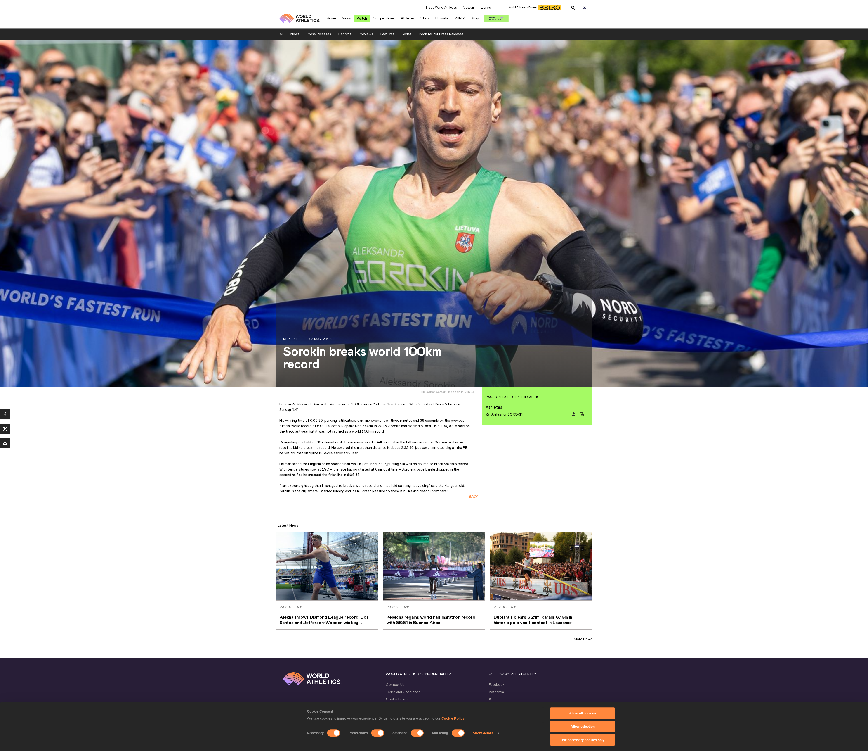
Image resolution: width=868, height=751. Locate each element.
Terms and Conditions (403, 692)
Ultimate (441, 18)
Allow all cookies (582, 713)
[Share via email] (5, 443)
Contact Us (395, 684)
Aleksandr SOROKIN (507, 414)
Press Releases (319, 34)
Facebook (496, 684)
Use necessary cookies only (582, 740)
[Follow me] (488, 415)
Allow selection (583, 726)
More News (583, 639)
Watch (362, 18)
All (281, 34)
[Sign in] (584, 8)
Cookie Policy (453, 718)
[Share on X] (5, 429)
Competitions (384, 18)
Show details (483, 733)
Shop (475, 18)
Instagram (496, 692)
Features (387, 34)
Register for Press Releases (441, 34)
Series (407, 34)
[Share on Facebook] (5, 414)
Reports (344, 34)
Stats (424, 18)
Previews (366, 34)
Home (331, 18)
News (346, 18)
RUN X (460, 18)
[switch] (377, 733)
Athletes (408, 18)
